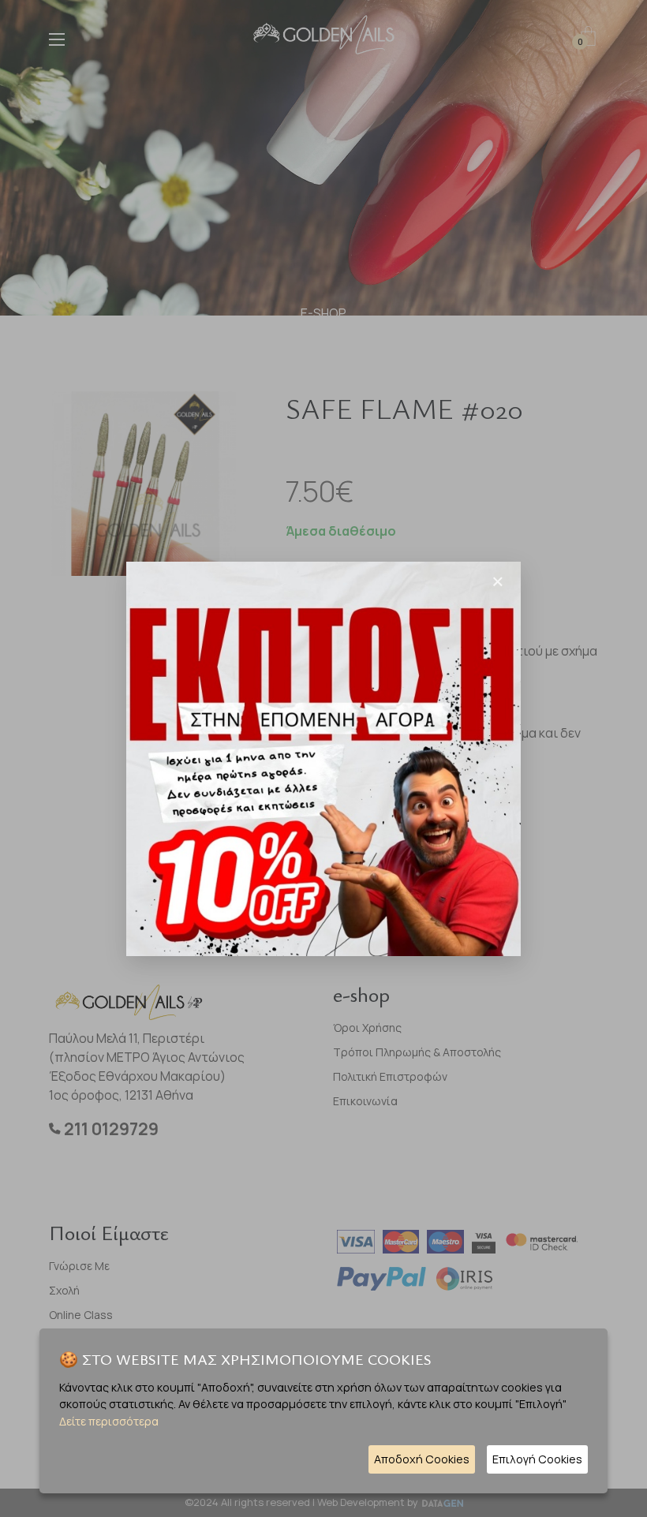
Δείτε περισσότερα (109, 1421)
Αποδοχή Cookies (421, 1459)
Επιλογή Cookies (537, 1459)
